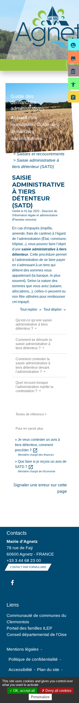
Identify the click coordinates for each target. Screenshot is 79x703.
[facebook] (12, 583)
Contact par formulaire (28, 567)
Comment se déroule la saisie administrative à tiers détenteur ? (34, 344)
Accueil (19, 117)
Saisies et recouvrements (41, 153)
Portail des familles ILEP (29, 628)
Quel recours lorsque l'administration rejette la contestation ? (34, 387)
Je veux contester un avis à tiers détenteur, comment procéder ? (37, 445)
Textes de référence (30, 414)
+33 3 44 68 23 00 (24, 560)
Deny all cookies (58, 690)
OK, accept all (23, 690)
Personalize (40, 697)
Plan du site (48, 669)
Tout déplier (55, 309)
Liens (13, 605)
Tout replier (31, 309)
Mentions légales (23, 649)
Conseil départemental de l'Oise (37, 634)
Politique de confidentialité (33, 659)
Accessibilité (20, 669)
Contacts (17, 533)
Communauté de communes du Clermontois (36, 618)
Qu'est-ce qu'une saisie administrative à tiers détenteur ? (34, 324)
